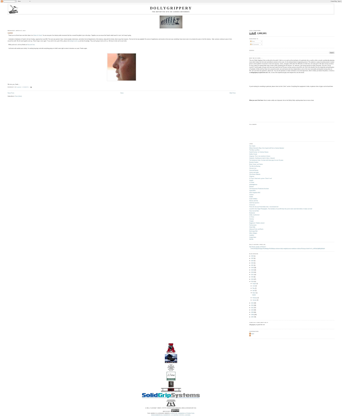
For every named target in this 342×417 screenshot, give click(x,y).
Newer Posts (11, 93)
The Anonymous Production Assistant (259, 188)
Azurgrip (252, 333)
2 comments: (25, 87)
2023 (252, 263)
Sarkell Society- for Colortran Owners (258, 152)
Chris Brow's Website (254, 174)
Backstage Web (253, 231)
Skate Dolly (252, 227)
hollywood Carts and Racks (256, 229)
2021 (252, 265)
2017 (252, 274)
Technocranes (252, 225)
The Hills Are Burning (254, 166)
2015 (252, 279)
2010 (252, 310)
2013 (252, 303)
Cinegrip (251, 221)
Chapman (251, 176)
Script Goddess (253, 198)
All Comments (255, 44)
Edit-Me (251, 239)
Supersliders (252, 190)
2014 (252, 281)
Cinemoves (252, 204)
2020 (252, 267)
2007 (252, 317)
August (254, 283)
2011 (252, 307)
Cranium (251, 194)
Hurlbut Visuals (253, 154)
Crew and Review (253, 170)
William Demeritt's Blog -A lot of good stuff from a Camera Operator (266, 148)
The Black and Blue (254, 150)
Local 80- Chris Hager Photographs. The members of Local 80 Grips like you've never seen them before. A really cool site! (280, 208)
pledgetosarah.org (74, 41)
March (254, 293)
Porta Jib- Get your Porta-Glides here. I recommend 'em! (263, 206)
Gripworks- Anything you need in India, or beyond (262, 158)
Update (10, 33)
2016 (252, 277)
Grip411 (251, 180)
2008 (252, 314)
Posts (253, 41)
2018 (252, 272)
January (254, 300)
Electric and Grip (253, 200)
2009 (252, 312)
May (253, 288)
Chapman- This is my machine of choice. (259, 156)
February (254, 297)
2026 (252, 256)
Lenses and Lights (254, 172)
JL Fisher (251, 182)
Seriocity (251, 219)
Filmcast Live (252, 168)
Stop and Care (31, 44)
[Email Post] (30, 87)
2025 (252, 258)
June (253, 286)
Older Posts (233, 93)
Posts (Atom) (18, 96)
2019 (252, 270)
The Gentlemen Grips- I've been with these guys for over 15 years (266, 160)
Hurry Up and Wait (254, 211)
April (253, 290)
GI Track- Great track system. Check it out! (260, 178)
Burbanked (252, 213)
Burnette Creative (253, 162)
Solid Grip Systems (254, 202)
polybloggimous (253, 184)
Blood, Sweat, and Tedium (256, 164)
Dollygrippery (171, 8)
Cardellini (251, 235)
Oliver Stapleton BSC (254, 192)
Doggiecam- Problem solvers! (257, 223)
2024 (252, 260)
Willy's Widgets (253, 233)
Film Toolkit (252, 146)
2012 (252, 305)
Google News (252, 237)
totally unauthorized (254, 215)
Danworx (251, 186)
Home (121, 93)
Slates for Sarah (37, 35)
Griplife (251, 196)
